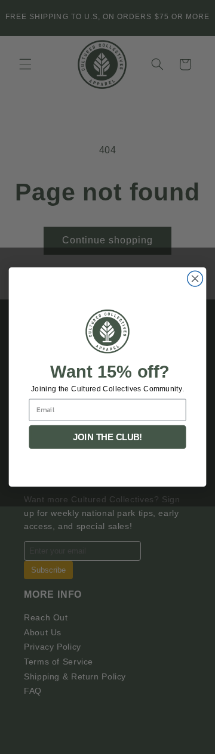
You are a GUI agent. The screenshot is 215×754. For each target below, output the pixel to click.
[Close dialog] (195, 278)
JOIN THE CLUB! (108, 437)
